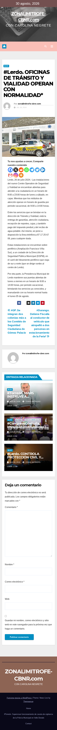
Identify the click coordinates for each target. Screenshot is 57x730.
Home (28, 708)
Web (7, 599)
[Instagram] (15, 175)
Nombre (9, 564)
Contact (28, 724)
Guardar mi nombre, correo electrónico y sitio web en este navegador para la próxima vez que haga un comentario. (28, 624)
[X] (15, 169)
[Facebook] (10, 169)
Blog (6, 66)
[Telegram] (31, 169)
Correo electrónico (14, 582)
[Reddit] (21, 169)
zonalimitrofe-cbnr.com (29, 103)
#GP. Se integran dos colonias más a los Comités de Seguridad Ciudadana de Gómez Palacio (17, 321)
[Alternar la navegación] (52, 46)
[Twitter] (37, 169)
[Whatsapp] (26, 169)
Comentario (11, 507)
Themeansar (28, 701)
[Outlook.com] (42, 169)
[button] (45, 46)
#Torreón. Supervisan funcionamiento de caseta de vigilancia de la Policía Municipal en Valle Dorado (28, 716)
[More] (21, 175)
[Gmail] (10, 175)
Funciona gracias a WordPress (19, 698)
